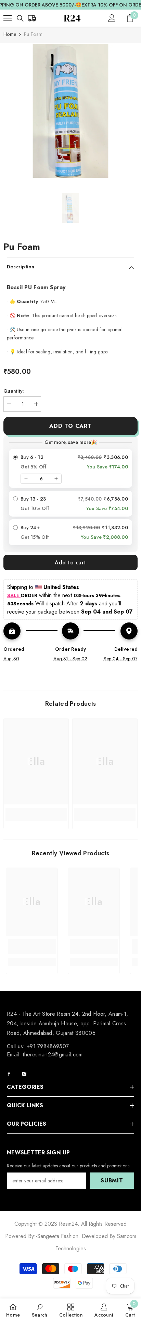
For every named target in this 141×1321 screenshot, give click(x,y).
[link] (36, 811)
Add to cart (70, 426)
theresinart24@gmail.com (52, 1054)
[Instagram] (24, 1073)
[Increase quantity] (56, 478)
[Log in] (112, 18)
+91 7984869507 (48, 1046)
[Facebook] (8, 1073)
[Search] (20, 18)
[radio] (70, 468)
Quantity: (13, 391)
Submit (112, 1180)
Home (9, 34)
